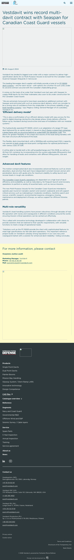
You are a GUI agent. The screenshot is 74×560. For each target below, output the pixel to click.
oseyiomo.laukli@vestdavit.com (19, 263)
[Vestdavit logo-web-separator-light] (26, 353)
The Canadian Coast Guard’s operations (19, 180)
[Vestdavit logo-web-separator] (14, 3)
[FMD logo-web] (6, 3)
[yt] (10, 461)
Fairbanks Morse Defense (47, 553)
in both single (18, 143)
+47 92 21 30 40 (15, 260)
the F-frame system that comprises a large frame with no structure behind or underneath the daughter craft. (37, 131)
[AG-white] (47, 558)
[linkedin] (4, 461)
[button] (64, 3)
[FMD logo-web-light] (11, 353)
